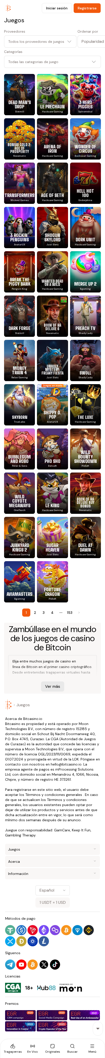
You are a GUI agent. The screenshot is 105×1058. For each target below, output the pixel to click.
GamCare (62, 830)
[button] (89, 41)
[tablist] (52, 1048)
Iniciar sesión (57, 8)
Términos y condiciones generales (53, 794)
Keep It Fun (81, 830)
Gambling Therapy (20, 835)
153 (69, 612)
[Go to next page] (78, 613)
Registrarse (87, 8)
